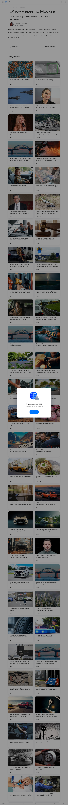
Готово (34, 412)
